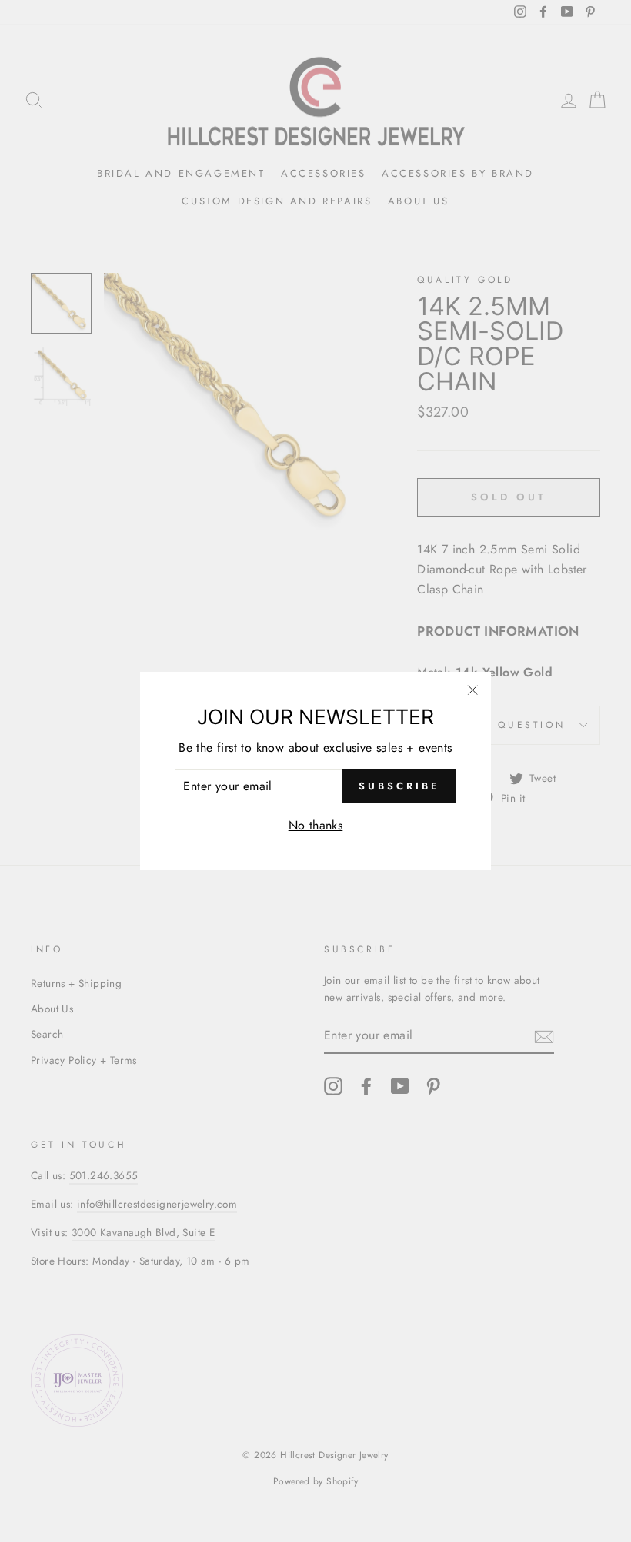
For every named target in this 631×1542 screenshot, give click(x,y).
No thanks (316, 825)
